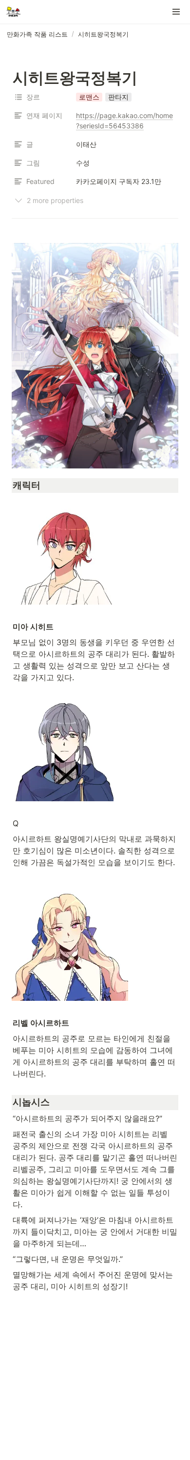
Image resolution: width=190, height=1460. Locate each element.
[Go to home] (13, 12)
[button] (176, 12)
